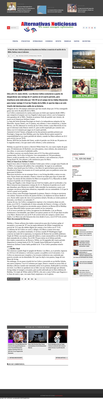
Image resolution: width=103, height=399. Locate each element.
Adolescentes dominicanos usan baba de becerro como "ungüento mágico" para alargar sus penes (83, 233)
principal (39, 55)
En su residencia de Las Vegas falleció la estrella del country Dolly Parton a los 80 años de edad (56, 346)
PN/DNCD (75, 172)
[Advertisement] (37, 302)
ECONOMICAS (49, 41)
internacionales (33, 55)
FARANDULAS (67, 41)
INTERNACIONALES (38, 41)
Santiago (74, 169)
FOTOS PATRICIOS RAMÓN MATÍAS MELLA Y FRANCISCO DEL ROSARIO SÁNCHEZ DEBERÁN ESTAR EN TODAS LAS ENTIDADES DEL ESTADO (83, 254)
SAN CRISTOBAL (86, 41)
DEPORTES (58, 41)
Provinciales (75, 171)
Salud (73, 174)
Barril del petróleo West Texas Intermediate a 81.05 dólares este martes (37, 345)
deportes (26, 55)
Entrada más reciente (16, 357)
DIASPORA (76, 41)
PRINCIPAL (15, 41)
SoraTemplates (59, 395)
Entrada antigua (61, 357)
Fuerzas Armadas (77, 175)
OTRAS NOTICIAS (25, 41)
